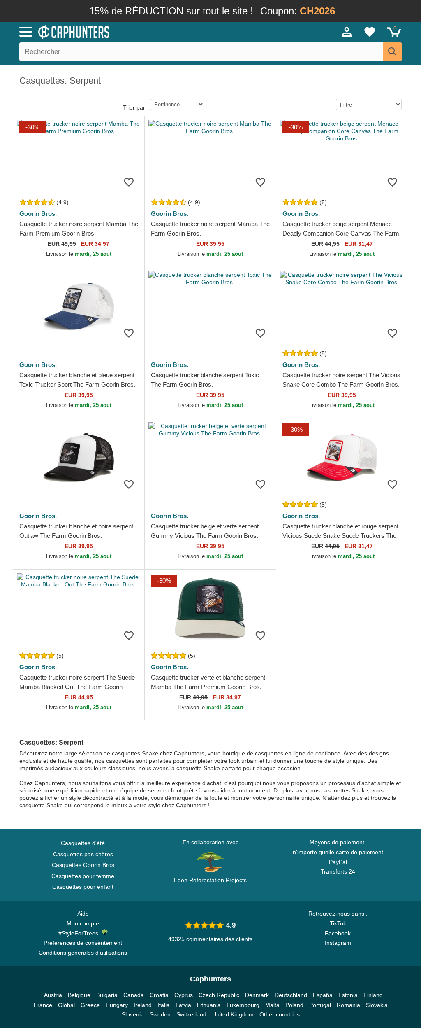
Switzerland (191, 1014)
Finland (373, 995)
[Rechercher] (392, 51)
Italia (163, 1005)
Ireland (143, 1005)
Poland (294, 1005)
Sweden (160, 1014)
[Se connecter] (347, 31)
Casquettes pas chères (83, 854)
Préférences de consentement (83, 942)
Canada (133, 995)
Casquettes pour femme (82, 876)
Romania (348, 1005)
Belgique (79, 995)
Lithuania (209, 1005)
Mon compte (83, 923)
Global (66, 1005)
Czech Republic (219, 995)
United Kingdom (233, 1014)
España (323, 995)
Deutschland (291, 995)
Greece (90, 1005)
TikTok (338, 923)
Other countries (279, 1014)
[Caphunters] (128, 31)
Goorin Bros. (38, 213)
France (43, 1005)
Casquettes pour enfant (82, 886)
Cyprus (183, 995)
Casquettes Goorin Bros (83, 865)
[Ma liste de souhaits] (369, 31)
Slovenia (133, 1014)
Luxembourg (243, 1005)
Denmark (257, 995)
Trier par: (135, 107)
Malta (272, 1005)
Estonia (348, 995)
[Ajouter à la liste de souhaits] (129, 182)
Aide (83, 913)
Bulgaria (107, 995)
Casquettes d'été (83, 843)
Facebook (338, 933)
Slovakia (377, 1005)
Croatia (159, 995)
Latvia (183, 1005)
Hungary (117, 1005)
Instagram (338, 942)
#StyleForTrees (80, 933)
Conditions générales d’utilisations (83, 952)
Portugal (320, 1005)
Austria (53, 995)
